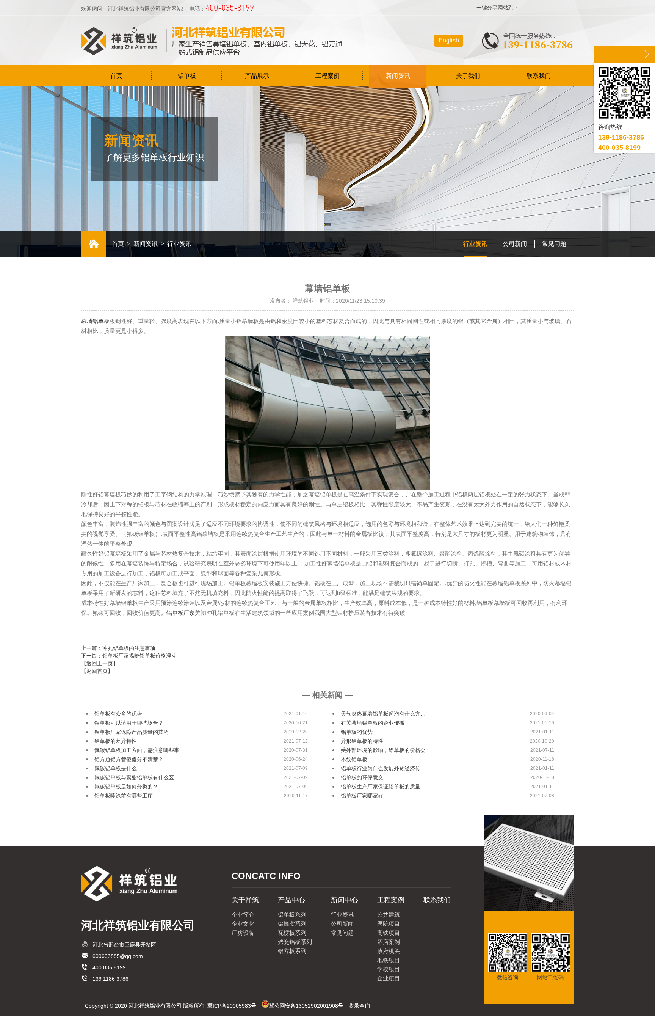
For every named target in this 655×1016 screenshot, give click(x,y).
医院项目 (388, 923)
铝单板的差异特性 (115, 741)
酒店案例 (388, 942)
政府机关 (388, 951)
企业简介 (243, 914)
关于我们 (468, 75)
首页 (116, 75)
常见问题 (554, 243)
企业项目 (388, 978)
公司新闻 (515, 243)
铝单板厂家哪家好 (362, 796)
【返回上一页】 (99, 663)
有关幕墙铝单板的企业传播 (372, 723)
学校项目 (388, 969)
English (449, 40)
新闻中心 (344, 900)
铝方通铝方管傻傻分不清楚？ (128, 759)
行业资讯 (475, 243)
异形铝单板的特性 (362, 741)
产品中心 (291, 900)
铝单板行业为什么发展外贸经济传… (383, 768)
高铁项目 (388, 933)
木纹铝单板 (354, 759)
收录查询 (359, 1006)
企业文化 (243, 923)
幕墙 (95, 321)
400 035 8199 (109, 967)
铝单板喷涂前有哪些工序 (123, 796)
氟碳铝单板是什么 (115, 768)
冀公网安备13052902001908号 (306, 1006)
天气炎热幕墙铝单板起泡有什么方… (383, 714)
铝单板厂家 (180, 613)
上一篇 (118, 648)
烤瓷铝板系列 (295, 942)
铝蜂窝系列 (292, 923)
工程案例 (327, 75)
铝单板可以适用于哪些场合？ (128, 723)
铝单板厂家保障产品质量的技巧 (131, 732)
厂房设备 (243, 933)
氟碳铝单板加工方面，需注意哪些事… (139, 750)
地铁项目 (388, 960)
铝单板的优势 (357, 732)
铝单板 (187, 75)
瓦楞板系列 (292, 933)
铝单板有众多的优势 (118, 714)
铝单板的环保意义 (362, 777)
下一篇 (129, 656)
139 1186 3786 (110, 979)
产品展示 (257, 75)
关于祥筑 (245, 900)
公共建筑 (388, 914)
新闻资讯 (398, 75)
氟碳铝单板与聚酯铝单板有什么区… (136, 777)
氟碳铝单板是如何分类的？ (126, 787)
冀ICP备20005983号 (231, 1006)
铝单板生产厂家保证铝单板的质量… (383, 787)
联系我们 (539, 75)
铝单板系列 (292, 914)
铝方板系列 (292, 951)
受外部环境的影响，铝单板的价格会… (386, 750)
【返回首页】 (97, 671)
